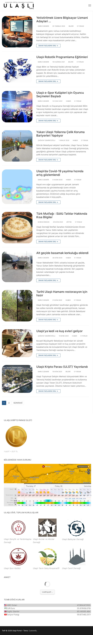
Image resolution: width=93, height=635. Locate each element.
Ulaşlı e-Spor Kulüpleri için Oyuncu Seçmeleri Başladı (60, 94)
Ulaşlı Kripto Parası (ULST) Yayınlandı (62, 366)
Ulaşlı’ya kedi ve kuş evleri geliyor (59, 331)
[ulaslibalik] (76, 536)
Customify (33, 631)
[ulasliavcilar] (47, 536)
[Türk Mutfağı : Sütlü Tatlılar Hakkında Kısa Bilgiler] (17, 227)
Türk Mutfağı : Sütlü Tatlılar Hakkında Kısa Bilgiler (61, 215)
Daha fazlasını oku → (48, 46)
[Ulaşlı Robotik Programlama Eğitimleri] (17, 69)
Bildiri (71, 26)
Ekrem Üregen (43, 222)
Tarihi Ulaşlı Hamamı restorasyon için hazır (61, 293)
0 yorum (80, 26)
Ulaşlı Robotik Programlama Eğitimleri (62, 57)
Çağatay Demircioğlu (46, 140)
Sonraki (18, 403)
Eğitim (69, 222)
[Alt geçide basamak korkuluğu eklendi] (17, 266)
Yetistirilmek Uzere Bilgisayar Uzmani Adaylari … (62, 19)
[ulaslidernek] (18, 536)
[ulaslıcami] (76, 565)
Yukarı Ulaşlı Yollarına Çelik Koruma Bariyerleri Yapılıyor (60, 133)
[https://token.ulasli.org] (16, 436)
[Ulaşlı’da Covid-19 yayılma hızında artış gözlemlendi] (17, 186)
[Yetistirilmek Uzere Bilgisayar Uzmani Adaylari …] (17, 31)
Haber (68, 101)
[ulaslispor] (18, 565)
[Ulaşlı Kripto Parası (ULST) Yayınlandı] (17, 379)
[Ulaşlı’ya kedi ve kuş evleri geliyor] (17, 343)
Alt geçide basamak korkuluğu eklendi (62, 253)
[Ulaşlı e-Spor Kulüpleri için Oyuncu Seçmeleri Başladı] (17, 106)
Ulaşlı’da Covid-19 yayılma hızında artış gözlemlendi (59, 172)
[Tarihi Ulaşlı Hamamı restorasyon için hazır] (17, 305)
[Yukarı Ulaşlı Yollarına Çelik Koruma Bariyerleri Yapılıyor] (17, 146)
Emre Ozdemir (43, 26)
